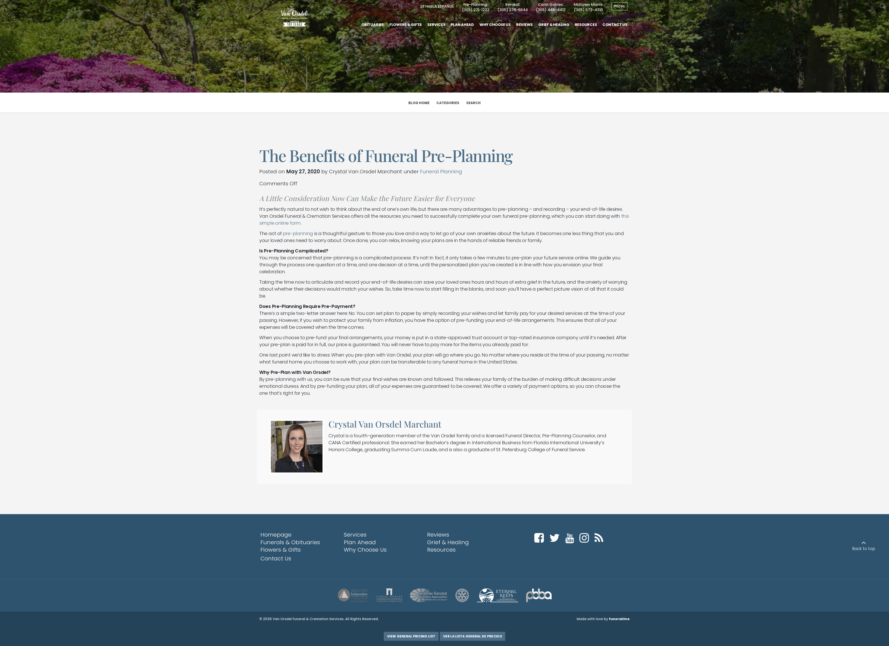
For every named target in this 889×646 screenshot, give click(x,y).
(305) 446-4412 (551, 9)
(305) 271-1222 (475, 9)
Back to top (863, 548)
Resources (441, 549)
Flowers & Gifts (280, 549)
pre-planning (298, 233)
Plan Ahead (360, 542)
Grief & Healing (448, 542)
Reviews (438, 534)
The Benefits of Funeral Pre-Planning (386, 155)
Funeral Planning (441, 171)
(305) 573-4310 (588, 9)
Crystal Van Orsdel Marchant (385, 424)
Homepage (275, 534)
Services (355, 534)
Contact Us (275, 558)
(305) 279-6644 (513, 9)
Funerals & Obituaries (290, 542)
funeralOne (619, 619)
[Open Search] (882, 6)
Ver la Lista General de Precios (472, 636)
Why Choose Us (365, 549)
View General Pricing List (411, 636)
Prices (619, 6)
